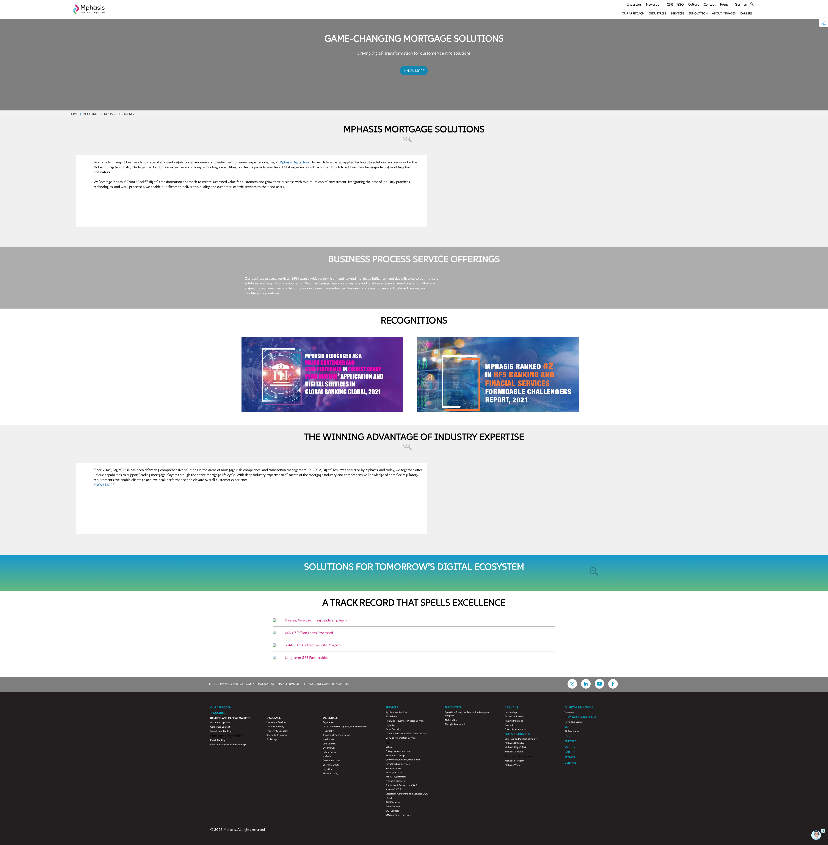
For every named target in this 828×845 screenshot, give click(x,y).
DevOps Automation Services (401, 737)
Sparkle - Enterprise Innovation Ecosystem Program (467, 714)
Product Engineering (396, 780)
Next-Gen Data (394, 772)
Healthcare (328, 739)
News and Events (574, 721)
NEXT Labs (451, 719)
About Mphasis (724, 13)
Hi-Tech (327, 756)
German (741, 4)
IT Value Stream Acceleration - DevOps (407, 733)
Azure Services (393, 806)
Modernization (393, 768)
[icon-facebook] (613, 687)
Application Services (396, 712)
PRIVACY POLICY (232, 683)
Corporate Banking (220, 726)
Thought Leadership (455, 724)
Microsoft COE (393, 789)
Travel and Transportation (336, 734)
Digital (389, 746)
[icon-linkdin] (586, 687)
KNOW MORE (414, 70)
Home (74, 114)
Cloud (389, 797)
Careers (746, 13)
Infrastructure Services (398, 763)
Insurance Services (276, 722)
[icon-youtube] (599, 687)
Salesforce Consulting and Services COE (407, 793)
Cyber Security (393, 729)
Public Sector (330, 752)
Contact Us (510, 725)
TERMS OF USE (296, 683)
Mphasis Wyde (513, 764)
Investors (634, 4)
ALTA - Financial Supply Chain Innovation (345, 726)
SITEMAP (277, 683)
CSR (670, 4)
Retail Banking (217, 740)
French (725, 4)
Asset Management (220, 722)
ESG (680, 4)
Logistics (327, 769)
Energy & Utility (331, 764)
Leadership (511, 712)
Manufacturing (330, 773)
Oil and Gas (329, 747)
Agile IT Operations (396, 776)
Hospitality (328, 730)
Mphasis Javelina (514, 751)
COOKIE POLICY (257, 683)
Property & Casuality (277, 730)
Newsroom (654, 4)
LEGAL (213, 683)
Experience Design (395, 755)
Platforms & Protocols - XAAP (401, 785)
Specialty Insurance (277, 734)
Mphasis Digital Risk (515, 747)
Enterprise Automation (398, 751)
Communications (332, 760)
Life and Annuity (275, 726)
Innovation (698, 13)
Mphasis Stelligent (514, 760)
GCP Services (392, 810)
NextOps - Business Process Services (405, 720)
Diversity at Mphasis (515, 729)
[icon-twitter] (572, 687)
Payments (328, 722)
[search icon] (752, 4)
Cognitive (390, 725)
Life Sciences (330, 743)
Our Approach (633, 13)
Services (677, 13)
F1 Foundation (572, 731)
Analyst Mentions (514, 720)
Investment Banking (220, 731)
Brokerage (272, 739)
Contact (710, 4)
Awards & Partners (515, 716)
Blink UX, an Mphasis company (521, 738)
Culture (693, 4)
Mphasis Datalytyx (514, 742)
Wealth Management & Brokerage (228, 744)
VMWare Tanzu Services (398, 815)
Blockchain (391, 716)
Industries (657, 13)
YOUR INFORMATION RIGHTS (328, 683)
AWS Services (393, 802)
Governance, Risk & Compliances (403, 759)
